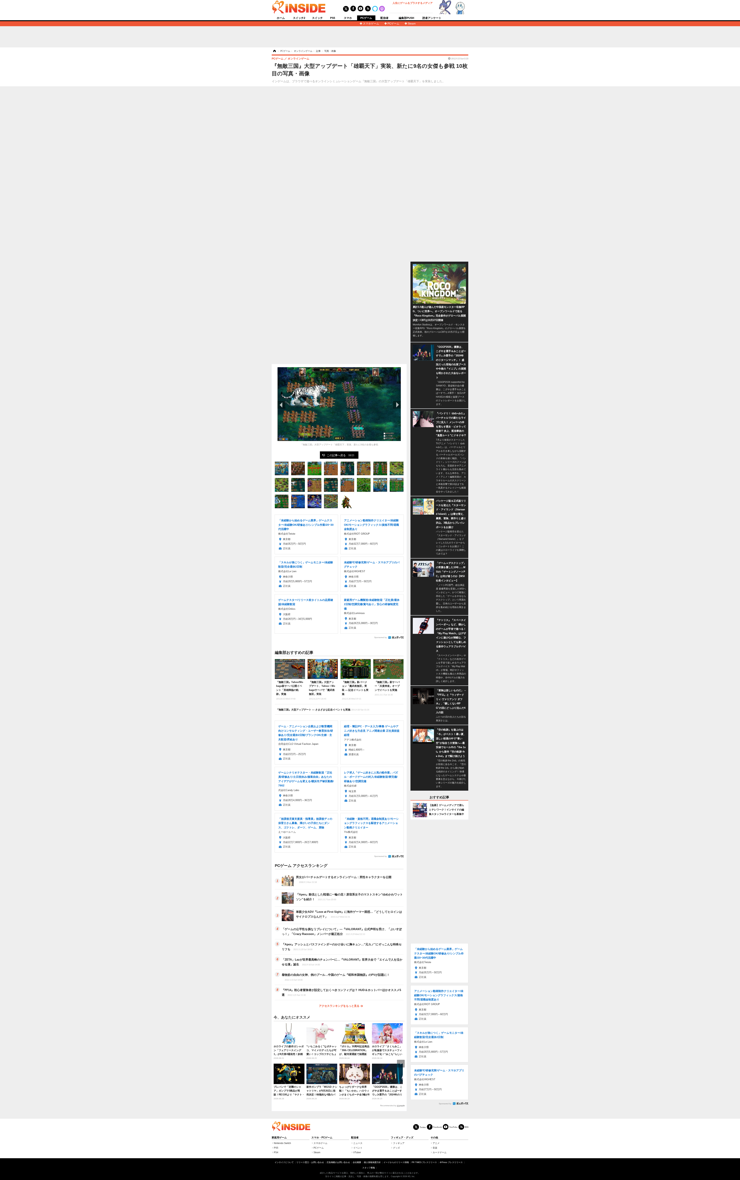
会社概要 (357, 1162)
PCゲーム (366, 18)
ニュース (357, 1143)
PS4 (276, 1152)
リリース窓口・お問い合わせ (310, 1162)
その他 (434, 1137)
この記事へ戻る (340, 455)
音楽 (435, 1147)
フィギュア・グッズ (402, 1137)
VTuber (357, 1152)
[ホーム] (274, 51)
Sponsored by (380, 637)
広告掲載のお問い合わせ (338, 1162)
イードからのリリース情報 (396, 1162)
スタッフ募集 (368, 1168)
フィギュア (398, 1143)
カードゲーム (440, 1152)
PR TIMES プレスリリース (424, 1162)
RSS (466, 1127)
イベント (357, 1147)
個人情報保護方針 (372, 1162)
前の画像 (281, 405)
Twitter (423, 1127)
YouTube (453, 1127)
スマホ (348, 18)
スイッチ (317, 18)
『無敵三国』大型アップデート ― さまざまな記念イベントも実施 (322, 709)
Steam (412, 23)
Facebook (437, 1127)
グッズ (396, 1147)
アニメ (436, 1143)
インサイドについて (284, 1162)
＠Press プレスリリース (451, 1162)
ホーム (281, 18)
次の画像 (397, 405)
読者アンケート (431, 18)
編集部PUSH (406, 18)
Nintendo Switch (282, 1143)
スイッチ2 (299, 18)
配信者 (384, 18)
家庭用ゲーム (279, 1137)
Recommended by (388, 1105)
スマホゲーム (371, 23)
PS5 (332, 18)
